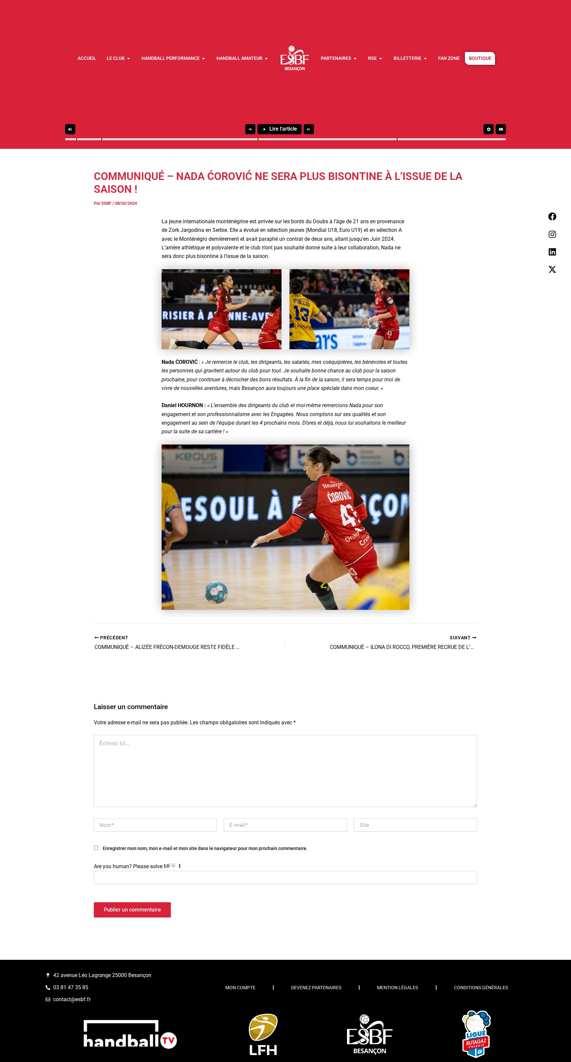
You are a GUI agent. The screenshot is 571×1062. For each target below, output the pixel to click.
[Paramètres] (488, 129)
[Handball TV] (129, 1034)
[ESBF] (370, 1034)
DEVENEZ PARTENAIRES (316, 987)
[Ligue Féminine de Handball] (263, 1034)
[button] (76, 139)
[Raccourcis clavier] (501, 129)
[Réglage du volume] (70, 129)
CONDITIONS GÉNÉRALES (481, 987)
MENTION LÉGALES (397, 987)
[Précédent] (250, 129)
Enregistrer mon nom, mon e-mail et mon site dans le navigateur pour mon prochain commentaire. (205, 848)
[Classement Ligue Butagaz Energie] (476, 1034)
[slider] (285, 139)
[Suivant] (309, 129)
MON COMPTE (240, 987)
